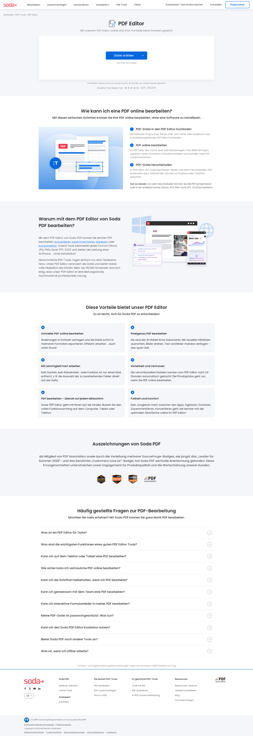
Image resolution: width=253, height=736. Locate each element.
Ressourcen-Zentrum (186, 685)
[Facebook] (25, 688)
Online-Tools (65, 690)
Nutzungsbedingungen (74, 732)
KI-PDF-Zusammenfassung (146, 695)
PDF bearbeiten (102, 685)
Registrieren (237, 4)
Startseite (8, 14)
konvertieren (62, 242)
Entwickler (64, 701)
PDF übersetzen (140, 690)
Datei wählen (124, 55)
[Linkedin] (39, 688)
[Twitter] (30, 688)
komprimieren (48, 246)
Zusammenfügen (57, 4)
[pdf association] (220, 680)
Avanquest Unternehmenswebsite (39, 724)
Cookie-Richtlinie (53, 732)
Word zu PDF (100, 695)
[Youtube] (34, 688)
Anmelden (216, 4)
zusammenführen (83, 242)
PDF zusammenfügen (105, 690)
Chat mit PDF (138, 685)
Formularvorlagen (184, 700)
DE (28, 695)
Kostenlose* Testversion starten (184, 4)
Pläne (137, 4)
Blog (177, 695)
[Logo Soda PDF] (10, 5)
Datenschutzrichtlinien (34, 732)
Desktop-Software (68, 685)
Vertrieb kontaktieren (185, 690)
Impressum (111, 732)
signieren (102, 242)
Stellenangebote (63, 724)
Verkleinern (102, 4)
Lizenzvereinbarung (95, 732)
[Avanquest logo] (26, 720)
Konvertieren (81, 4)
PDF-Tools (20, 14)
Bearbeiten (33, 4)
